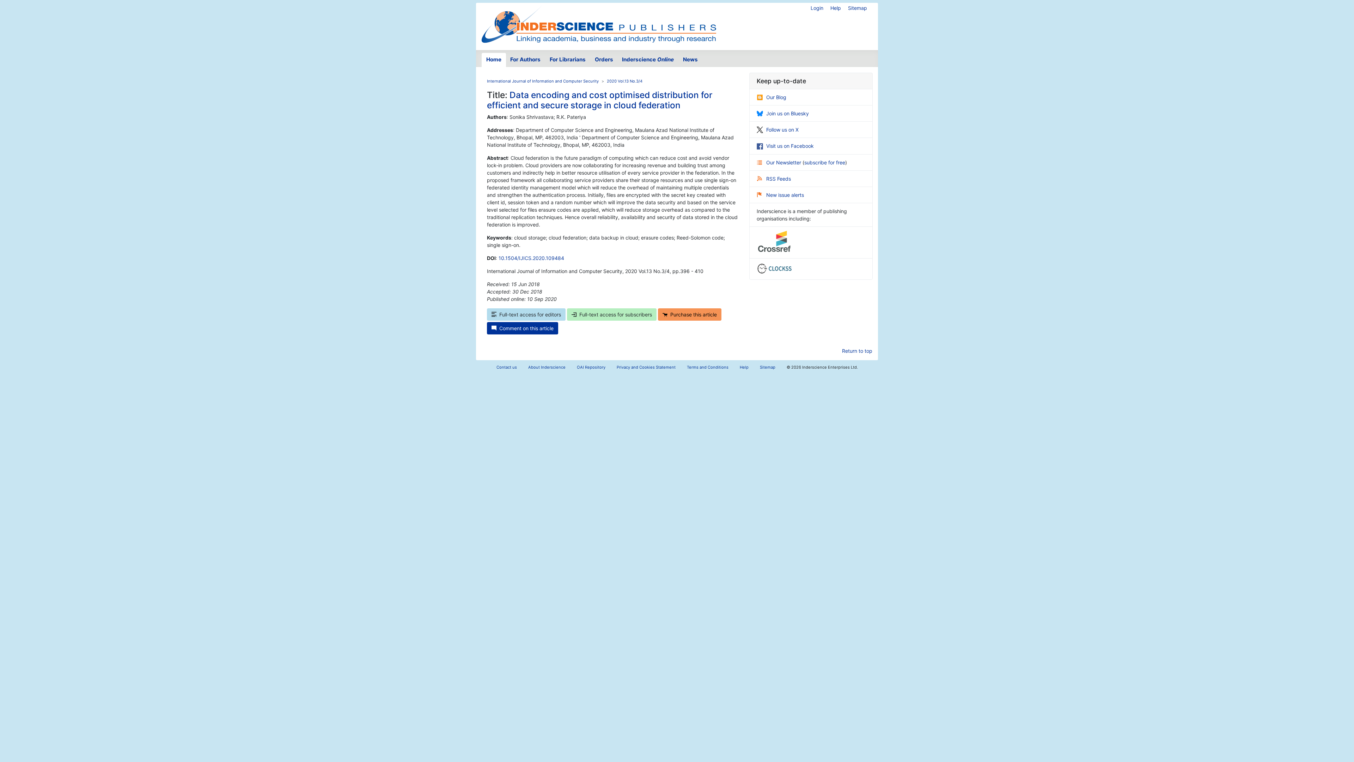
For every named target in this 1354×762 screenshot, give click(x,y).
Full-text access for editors (530, 315)
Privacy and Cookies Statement (646, 367)
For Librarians (568, 59)
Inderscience (648, 59)
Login (817, 8)
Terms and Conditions (707, 367)
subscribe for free (824, 162)
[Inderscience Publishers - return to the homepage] (598, 23)
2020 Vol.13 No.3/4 (624, 81)
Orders (604, 59)
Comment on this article (526, 328)
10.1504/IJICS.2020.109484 (531, 258)
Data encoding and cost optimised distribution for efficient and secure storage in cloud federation (599, 100)
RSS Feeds (778, 179)
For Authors (525, 59)
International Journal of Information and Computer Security (543, 81)
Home (493, 59)
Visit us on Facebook (790, 146)
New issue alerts (785, 195)
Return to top (857, 351)
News (690, 59)
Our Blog (776, 97)
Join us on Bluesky (787, 113)
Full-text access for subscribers (615, 315)
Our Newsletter (784, 162)
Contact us (506, 367)
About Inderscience (547, 367)
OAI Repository (591, 367)
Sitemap (857, 8)
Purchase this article (693, 315)
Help (835, 8)
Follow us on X (782, 130)
